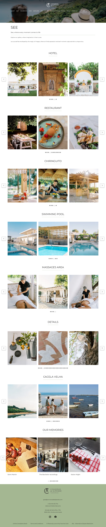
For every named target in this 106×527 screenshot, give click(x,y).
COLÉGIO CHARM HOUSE (57, 11)
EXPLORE (36, 11)
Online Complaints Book (20, 523)
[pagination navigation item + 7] (54, 152)
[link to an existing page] (53, 5)
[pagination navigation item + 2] (51, 205)
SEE (42, 11)
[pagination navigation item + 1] (50, 99)
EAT (17, 11)
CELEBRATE (23, 11)
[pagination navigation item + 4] (54, 99)
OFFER (46, 11)
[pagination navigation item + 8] (56, 152)
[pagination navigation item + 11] (60, 152)
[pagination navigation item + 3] (53, 99)
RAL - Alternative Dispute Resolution (82, 523)
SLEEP (13, 11)
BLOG (68, 11)
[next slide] (102, 79)
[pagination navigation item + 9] (57, 152)
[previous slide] (4, 79)
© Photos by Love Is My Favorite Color (57, 523)
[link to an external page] (83, 12)
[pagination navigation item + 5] (56, 99)
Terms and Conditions (36, 523)
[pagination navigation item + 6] (53, 152)
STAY (30, 11)
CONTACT (75, 11)
